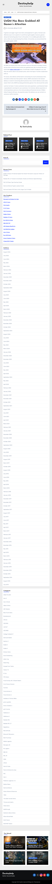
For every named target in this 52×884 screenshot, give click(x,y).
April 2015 (6, 552)
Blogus (30, 882)
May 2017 (5, 523)
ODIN (4, 759)
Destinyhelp (25, 3)
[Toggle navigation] (3, 4)
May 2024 (6, 345)
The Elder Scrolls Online (9, 798)
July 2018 (6, 473)
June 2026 (6, 259)
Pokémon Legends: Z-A (9, 780)
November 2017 (7, 502)
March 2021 (6, 423)
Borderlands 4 (7, 616)
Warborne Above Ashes (9, 813)
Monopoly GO (6, 745)
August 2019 (6, 459)
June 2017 (6, 520)
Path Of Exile (6, 766)
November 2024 (7, 323)
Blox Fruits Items (7, 612)
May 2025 (6, 302)
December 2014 (7, 566)
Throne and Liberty (8, 802)
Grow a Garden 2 (7, 705)
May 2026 (6, 262)
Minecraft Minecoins (8, 734)
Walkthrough (6, 809)
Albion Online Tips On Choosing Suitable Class (26, 145)
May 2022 (6, 380)
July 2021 (6, 413)
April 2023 (6, 373)
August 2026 (6, 252)
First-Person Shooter (8, 684)
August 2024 (6, 334)
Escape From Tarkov (8, 666)
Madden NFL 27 (7, 723)
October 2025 (7, 284)
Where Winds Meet (8, 816)
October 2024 (7, 327)
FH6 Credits (6, 205)
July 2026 (6, 255)
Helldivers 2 (6, 712)
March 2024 (6, 348)
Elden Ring (6, 662)
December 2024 (7, 320)
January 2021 (7, 430)
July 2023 (6, 363)
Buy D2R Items (7, 235)
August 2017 (6, 513)
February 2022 (7, 388)
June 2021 (6, 416)
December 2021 (7, 395)
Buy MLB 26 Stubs (8, 220)
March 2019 (6, 463)
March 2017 (6, 531)
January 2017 (7, 538)
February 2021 (7, 427)
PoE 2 (4, 777)
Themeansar (37, 882)
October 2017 (6, 506)
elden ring (6, 659)
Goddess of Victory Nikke (10, 698)
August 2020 (6, 448)
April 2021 (6, 420)
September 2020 (7, 445)
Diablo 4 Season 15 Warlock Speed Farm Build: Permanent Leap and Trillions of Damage (14, 847)
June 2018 (6, 477)
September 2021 (7, 405)
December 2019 (7, 456)
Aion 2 (5, 598)
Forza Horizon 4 (7, 691)
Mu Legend (6, 748)
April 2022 (6, 384)
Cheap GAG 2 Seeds (8, 241)
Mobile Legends (7, 741)
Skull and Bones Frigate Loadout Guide (13, 186)
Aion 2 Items (6, 232)
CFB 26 (5, 619)
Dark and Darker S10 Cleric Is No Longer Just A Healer (17, 189)
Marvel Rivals (6, 730)
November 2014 (7, 570)
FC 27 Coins (6, 208)
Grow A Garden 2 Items (9, 238)
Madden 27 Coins (7, 217)
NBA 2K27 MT (6, 223)
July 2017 (6, 516)
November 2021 (7, 398)
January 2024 (7, 352)
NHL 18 (5, 755)
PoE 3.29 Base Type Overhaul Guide (12, 182)
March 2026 (6, 266)
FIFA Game (6, 677)
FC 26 (4, 673)
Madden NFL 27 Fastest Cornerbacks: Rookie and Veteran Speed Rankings (22, 178)
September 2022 (7, 377)
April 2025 (6, 305)
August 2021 (6, 409)
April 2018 (6, 484)
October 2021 (6, 402)
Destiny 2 (5, 641)
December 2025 (7, 277)
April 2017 (6, 527)
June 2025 (6, 298)
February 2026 (7, 270)
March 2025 (6, 309)
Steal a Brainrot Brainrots (10, 791)
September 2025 (7, 287)
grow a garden (7, 702)
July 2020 (6, 452)
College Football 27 (8, 634)
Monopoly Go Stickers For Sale (11, 199)
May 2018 (5, 481)
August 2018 (6, 470)
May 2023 (6, 370)
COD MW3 (5, 630)
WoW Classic (6, 820)
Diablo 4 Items (7, 214)
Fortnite (5, 687)
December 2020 (7, 434)
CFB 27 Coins (6, 202)
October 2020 (7, 441)
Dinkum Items (7, 652)
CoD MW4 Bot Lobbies (8, 229)
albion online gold (14, 69)
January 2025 (7, 316)
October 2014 (6, 574)
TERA (4, 795)
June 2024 (6, 341)
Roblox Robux (6, 784)
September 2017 (7, 509)
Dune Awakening (7, 655)
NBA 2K (5, 752)
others (5, 762)
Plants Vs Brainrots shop (9, 770)
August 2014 (6, 581)
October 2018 (6, 466)
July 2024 (6, 338)
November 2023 (7, 359)
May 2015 (5, 548)
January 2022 (7, 391)
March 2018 (6, 488)
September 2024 (7, 330)
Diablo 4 (5, 644)
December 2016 (7, 541)
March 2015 (6, 556)
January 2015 (7, 563)
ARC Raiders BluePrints (9, 226)
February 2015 (7, 559)
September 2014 (7, 577)
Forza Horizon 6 (7, 695)
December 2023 (7, 355)
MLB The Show (7, 737)
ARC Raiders (6, 609)
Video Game (6, 805)
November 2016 (7, 545)
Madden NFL (6, 720)
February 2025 (7, 312)
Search (5, 157)
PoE (4, 773)
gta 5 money (6, 709)
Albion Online (7, 17)
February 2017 (7, 534)
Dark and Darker (7, 637)
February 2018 (7, 491)
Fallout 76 (6, 670)
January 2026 (7, 273)
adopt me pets (7, 594)
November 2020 (7, 438)
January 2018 (7, 495)
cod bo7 (5, 627)
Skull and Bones (7, 788)
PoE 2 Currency (7, 211)
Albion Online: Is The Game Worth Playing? (10, 145)
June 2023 (6, 366)
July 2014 (6, 584)
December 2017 (7, 498)
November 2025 (7, 280)
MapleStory (6, 727)
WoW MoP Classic (7, 823)
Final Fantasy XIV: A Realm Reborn (12, 680)
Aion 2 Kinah (6, 602)
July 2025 (6, 295)
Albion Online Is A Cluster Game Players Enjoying (41, 145)
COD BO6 (5, 623)
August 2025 (6, 291)
